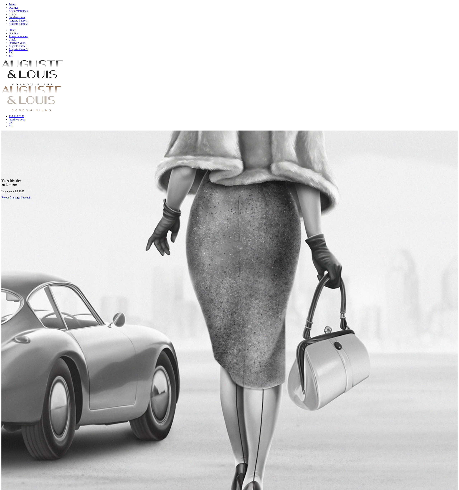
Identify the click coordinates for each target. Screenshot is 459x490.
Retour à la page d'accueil (15, 197)
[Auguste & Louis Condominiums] (32, 84)
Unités (12, 14)
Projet (12, 4)
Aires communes (18, 10)
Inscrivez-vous (17, 17)
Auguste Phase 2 (18, 23)
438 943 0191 (16, 116)
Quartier (13, 7)
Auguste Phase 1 (18, 20)
